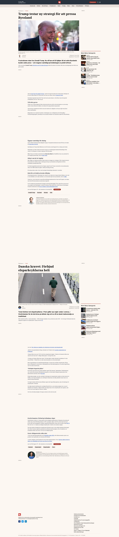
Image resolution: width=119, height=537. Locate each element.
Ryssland (39, 192)
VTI (42, 320)
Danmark (30, 447)
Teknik (59, 5)
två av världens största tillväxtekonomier (48, 186)
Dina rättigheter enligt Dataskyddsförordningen (84, 523)
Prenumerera (93, 2)
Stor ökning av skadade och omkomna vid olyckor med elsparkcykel (47, 347)
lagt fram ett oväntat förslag (37, 93)
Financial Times (59, 95)
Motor (68, 5)
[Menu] (100, 2)
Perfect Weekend (79, 5)
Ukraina (46, 192)
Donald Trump (31, 192)
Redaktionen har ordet (78, 527)
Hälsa (73, 5)
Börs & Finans (45, 5)
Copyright (76, 518)
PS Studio (87, 5)
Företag (63, 5)
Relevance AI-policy (78, 524)
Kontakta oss (77, 517)
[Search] (98, 2)
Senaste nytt (32, 5)
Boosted (43, 373)
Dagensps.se (20, 10)
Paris (53, 447)
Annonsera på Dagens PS (79, 526)
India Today (44, 155)
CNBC (65, 176)
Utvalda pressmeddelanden (80, 515)
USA (51, 192)
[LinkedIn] (26, 521)
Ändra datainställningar (79, 532)
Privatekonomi (53, 5)
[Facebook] (19, 521)
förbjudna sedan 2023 (49, 435)
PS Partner (76, 529)
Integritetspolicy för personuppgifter (82, 520)
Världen (38, 5)
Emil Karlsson (39, 452)
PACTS (68, 423)
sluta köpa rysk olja (33, 144)
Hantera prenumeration (79, 514)
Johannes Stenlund (40, 197)
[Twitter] (23, 521)
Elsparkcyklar (47, 447)
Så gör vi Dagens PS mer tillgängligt (81, 530)
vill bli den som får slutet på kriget (40, 65)
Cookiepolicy (77, 521)
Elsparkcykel (38, 447)
